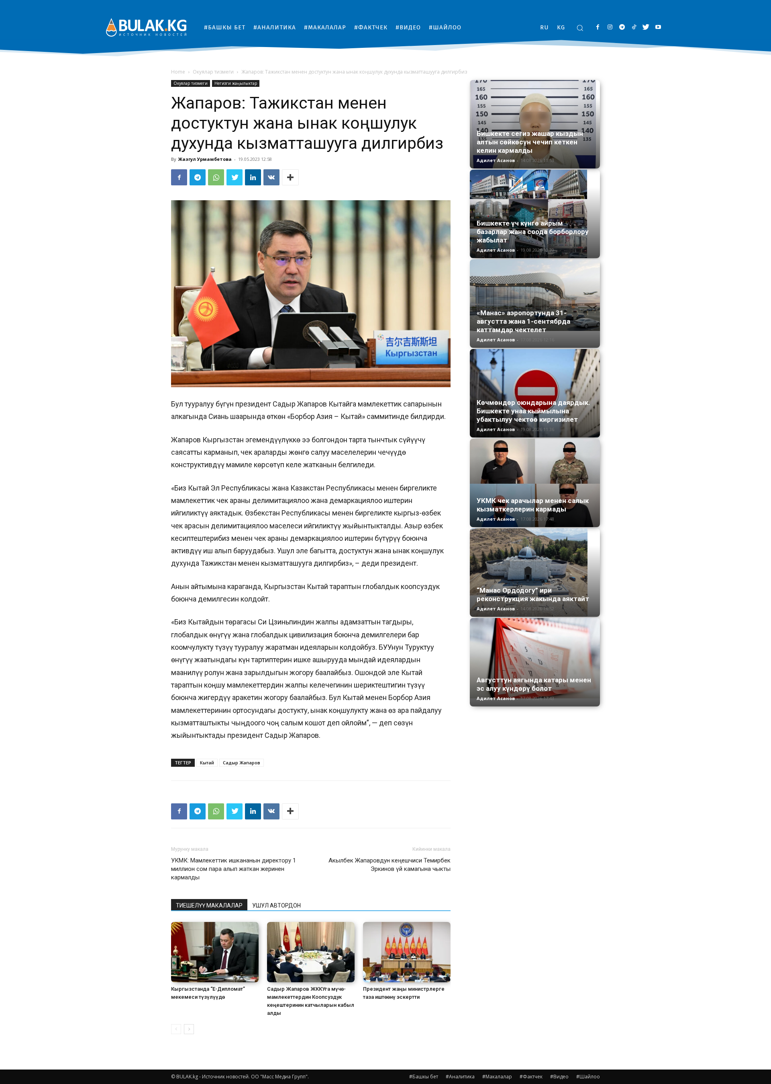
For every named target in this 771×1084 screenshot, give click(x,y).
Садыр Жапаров (241, 763)
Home (178, 71)
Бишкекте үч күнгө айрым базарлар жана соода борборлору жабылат (533, 231)
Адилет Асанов (496, 160)
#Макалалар (497, 1076)
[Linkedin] (253, 177)
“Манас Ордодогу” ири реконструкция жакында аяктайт (533, 594)
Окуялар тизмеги (213, 71)
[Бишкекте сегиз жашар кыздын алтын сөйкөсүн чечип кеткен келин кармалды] (535, 124)
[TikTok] (634, 28)
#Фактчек (531, 1076)
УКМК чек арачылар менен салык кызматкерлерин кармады (533, 505)
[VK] (271, 177)
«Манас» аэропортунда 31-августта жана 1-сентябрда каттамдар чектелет (523, 321)
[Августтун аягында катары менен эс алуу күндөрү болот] (535, 658)
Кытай (207, 763)
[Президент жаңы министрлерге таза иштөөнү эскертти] (407, 952)
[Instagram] (610, 28)
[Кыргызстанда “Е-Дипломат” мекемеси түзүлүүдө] (215, 952)
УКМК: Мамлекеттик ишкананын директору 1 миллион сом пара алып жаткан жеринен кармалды (233, 869)
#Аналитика (460, 1076)
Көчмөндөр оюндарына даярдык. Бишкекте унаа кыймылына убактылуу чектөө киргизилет (533, 410)
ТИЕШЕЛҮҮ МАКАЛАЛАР (209, 905)
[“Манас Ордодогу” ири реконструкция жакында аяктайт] (535, 572)
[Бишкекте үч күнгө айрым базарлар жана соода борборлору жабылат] (535, 214)
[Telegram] (622, 28)
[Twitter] (646, 28)
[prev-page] (176, 1029)
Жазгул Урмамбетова (205, 159)
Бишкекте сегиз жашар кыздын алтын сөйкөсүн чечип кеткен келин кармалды (530, 141)
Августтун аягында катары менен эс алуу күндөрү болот (534, 684)
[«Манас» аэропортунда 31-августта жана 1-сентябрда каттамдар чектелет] (535, 295)
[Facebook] (598, 28)
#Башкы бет (423, 1076)
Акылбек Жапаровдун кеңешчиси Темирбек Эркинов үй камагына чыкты (389, 865)
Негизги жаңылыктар (235, 83)
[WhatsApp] (216, 177)
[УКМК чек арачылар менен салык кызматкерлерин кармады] (535, 483)
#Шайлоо (588, 1076)
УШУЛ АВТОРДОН (276, 905)
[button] (580, 28)
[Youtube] (658, 28)
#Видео (559, 1076)
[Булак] (146, 27)
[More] (290, 177)
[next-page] (189, 1029)
